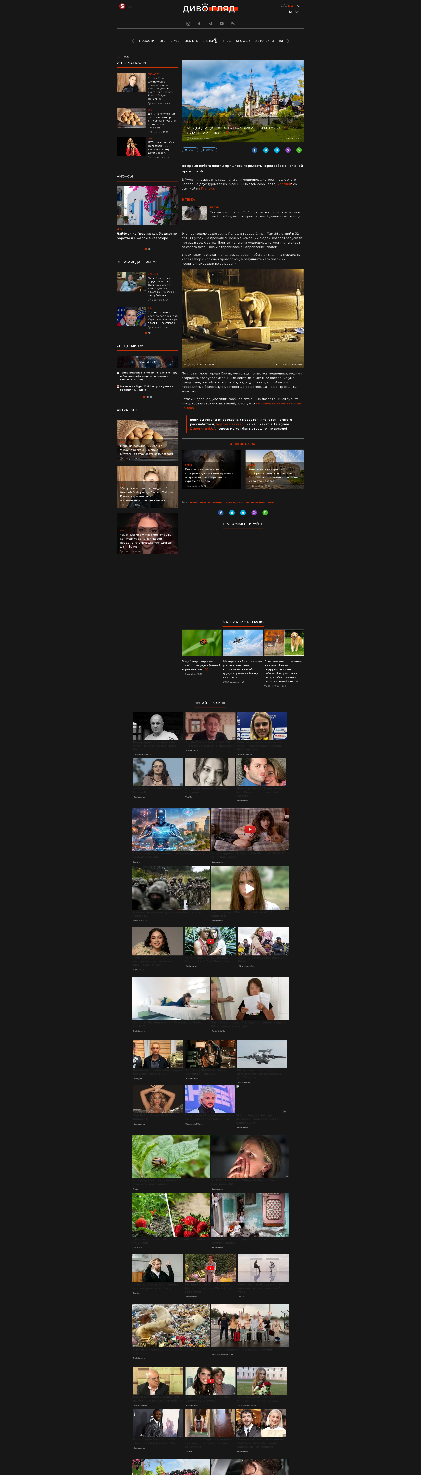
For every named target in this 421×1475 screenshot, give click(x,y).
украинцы (215, 502)
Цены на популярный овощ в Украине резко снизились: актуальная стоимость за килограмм (162, 120)
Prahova (207, 188)
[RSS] (233, 23)
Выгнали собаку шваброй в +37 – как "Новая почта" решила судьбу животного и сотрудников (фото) (162, 319)
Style (175, 40)
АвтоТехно (264, 40)
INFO (282, 40)
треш (270, 502)
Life (162, 40)
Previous (133, 41)
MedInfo (191, 40)
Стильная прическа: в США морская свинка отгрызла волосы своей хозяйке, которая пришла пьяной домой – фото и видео (256, 214)
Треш (226, 40)
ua (283, 6)
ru (290, 6)
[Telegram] (210, 23)
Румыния (258, 502)
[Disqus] (243, 576)
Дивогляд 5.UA (203, 428)
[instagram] (188, 23)
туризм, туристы (237, 502)
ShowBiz (243, 40)
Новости (146, 40)
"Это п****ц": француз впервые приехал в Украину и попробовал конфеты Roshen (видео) (146, 238)
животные (198, 502)
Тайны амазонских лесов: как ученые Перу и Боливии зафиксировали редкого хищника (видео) (148, 380)
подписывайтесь (230, 424)
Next (287, 41)
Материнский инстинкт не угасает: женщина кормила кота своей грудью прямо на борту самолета (242, 669)
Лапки (208, 40)
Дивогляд (283, 184)
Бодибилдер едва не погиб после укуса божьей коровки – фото (201, 665)
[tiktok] (199, 23)
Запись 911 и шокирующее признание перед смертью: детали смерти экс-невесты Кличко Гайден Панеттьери (160, 88)
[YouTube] (222, 23)
